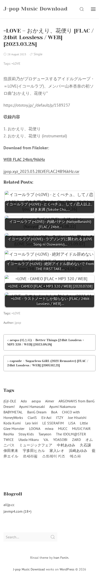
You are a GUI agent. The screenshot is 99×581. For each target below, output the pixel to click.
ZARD (76, 439)
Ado (24, 401)
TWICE (8, 439)
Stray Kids (26, 434)
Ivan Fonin (60, 558)
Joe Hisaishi (77, 417)
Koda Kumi (12, 423)
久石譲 (85, 445)
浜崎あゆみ (78, 450)
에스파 (75, 456)
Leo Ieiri (31, 423)
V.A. (46, 439)
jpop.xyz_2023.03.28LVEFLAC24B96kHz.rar (41, 171)
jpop (18, 323)
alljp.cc (9, 504)
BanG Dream (37, 412)
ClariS (32, 417)
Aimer (49, 401)
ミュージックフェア (35, 445)
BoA (54, 412)
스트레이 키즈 (53, 456)
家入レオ (57, 450)
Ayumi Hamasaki (32, 406)
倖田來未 (10, 450)
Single (38, 54)
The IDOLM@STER (71, 434)
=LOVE (16, 63)
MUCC (62, 428)
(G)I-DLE (9, 401)
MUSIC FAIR (81, 428)
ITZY (59, 417)
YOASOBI (60, 439)
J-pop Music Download (29, 569)
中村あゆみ (66, 445)
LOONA (34, 428)
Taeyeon (44, 434)
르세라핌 (30, 456)
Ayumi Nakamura (62, 406)
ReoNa (8, 434)
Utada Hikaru (28, 439)
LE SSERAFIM (53, 423)
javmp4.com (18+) (17, 511)
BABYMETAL (13, 412)
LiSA (71, 423)
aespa (36, 401)
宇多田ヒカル (34, 450)
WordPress (67, 569)
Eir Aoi (46, 417)
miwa (49, 428)
